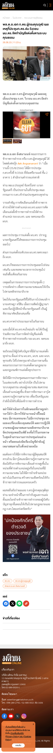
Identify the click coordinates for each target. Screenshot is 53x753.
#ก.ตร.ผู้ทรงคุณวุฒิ (22, 581)
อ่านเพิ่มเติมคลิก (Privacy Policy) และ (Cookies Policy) (18, 736)
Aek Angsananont (28, 163)
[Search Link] (44, 5)
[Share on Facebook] (6, 603)
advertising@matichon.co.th (20, 699)
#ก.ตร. (7, 581)
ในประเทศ (17, 18)
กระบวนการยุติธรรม (33, 18)
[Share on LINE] (19, 603)
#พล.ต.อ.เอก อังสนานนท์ (15, 586)
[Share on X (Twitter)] (13, 603)
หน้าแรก (6, 18)
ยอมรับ (18, 745)
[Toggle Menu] (49, 5)
